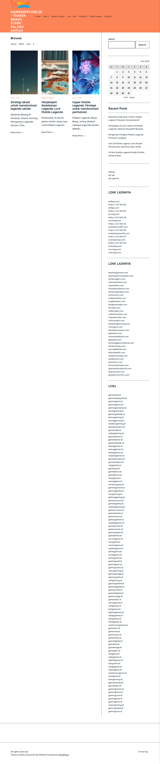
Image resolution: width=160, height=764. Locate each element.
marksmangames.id (118, 625)
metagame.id (114, 657)
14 (111, 82)
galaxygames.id (116, 519)
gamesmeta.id (115, 590)
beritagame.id (115, 551)
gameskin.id (114, 628)
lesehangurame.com (118, 272)
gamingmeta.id (115, 577)
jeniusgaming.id (116, 417)
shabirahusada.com (118, 355)
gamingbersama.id (117, 408)
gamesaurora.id (116, 500)
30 (123, 93)
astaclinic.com (115, 362)
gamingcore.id (115, 695)
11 (135, 77)
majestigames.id (116, 455)
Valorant (108, 16)
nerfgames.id (114, 606)
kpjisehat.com (115, 333)
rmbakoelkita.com (117, 298)
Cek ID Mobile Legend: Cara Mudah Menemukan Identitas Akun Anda (125, 145)
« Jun (125, 97)
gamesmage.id (115, 596)
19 (140, 82)
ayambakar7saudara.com (120, 276)
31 (129, 93)
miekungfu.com (116, 311)
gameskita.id (114, 395)
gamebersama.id (116, 459)
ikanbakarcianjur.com (118, 330)
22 (117, 87)
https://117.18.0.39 (117, 211)
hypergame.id (115, 669)
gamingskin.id (115, 564)
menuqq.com (114, 252)
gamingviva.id (115, 711)
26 (140, 87)
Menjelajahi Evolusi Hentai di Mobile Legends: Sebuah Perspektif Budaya (125, 127)
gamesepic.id (114, 599)
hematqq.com (115, 246)
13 (146, 77)
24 (129, 87)
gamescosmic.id (116, 510)
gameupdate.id (115, 532)
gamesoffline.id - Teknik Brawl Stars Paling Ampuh (22, 21)
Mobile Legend (96, 16)
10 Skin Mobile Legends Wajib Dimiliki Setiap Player (126, 154)
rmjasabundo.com (117, 317)
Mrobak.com (114, 308)
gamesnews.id (115, 516)
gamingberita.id (116, 491)
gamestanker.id (115, 682)
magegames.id (115, 615)
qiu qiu (111, 175)
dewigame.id (114, 478)
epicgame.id (114, 663)
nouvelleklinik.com (117, 349)
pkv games (113, 178)
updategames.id (116, 523)
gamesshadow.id (116, 427)
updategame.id (115, 548)
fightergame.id (115, 660)
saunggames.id (115, 449)
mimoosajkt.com (116, 320)
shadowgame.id (116, 484)
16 (123, 82)
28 (111, 93)
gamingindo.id (115, 698)
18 (135, 82)
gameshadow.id (116, 462)
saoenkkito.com (116, 285)
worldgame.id (115, 554)
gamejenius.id (115, 475)
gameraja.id (114, 468)
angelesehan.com (117, 301)
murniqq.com (114, 249)
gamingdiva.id (115, 701)
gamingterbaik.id (116, 414)
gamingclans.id (115, 567)
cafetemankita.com (117, 314)
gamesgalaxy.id (116, 503)
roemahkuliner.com (117, 282)
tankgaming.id (115, 679)
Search (111, 39)
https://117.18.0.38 (117, 230)
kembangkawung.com (119, 324)
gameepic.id (114, 650)
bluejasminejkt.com (117, 304)
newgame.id (114, 542)
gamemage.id (115, 647)
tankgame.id (114, 676)
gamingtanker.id (116, 583)
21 (111, 87)
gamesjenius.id (115, 439)
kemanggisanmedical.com (121, 343)
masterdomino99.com (119, 233)
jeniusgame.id (115, 558)
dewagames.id (115, 446)
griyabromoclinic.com (118, 375)
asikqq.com (114, 201)
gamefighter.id (115, 641)
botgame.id (113, 654)
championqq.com (116, 239)
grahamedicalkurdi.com (119, 368)
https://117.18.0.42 (117, 217)
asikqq (111, 172)
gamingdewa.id (115, 404)
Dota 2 (46, 16)
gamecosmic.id (115, 529)
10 (129, 77)
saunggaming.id (116, 420)
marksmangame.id (117, 673)
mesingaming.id (116, 705)
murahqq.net (114, 220)
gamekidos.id (114, 685)
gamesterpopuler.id (117, 398)
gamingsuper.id (115, 708)
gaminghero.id (115, 692)
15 (117, 82)
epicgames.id (114, 618)
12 (140, 77)
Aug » (132, 97)
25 (135, 87)
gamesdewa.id (115, 436)
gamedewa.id (114, 471)
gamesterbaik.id (116, 443)
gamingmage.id (116, 574)
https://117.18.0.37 (117, 236)
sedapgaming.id (116, 433)
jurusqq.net (113, 214)
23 (123, 87)
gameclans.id (114, 634)
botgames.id (114, 609)
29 (117, 93)
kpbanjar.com (115, 339)
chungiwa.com (115, 327)
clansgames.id (115, 602)
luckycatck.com (116, 295)
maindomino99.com (118, 227)
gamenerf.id (114, 631)
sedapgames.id (115, 452)
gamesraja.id (114, 430)
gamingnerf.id (115, 561)
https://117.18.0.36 (117, 204)
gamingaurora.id (116, 487)
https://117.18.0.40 (117, 243)
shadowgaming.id (117, 423)
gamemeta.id (114, 638)
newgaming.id (115, 494)
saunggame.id (115, 481)
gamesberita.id (115, 513)
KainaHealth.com (116, 352)
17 (129, 82)
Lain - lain (15, 98)
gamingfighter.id (116, 586)
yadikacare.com (116, 359)
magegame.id (115, 666)
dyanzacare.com (116, 371)
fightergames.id (116, 612)
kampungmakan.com (118, 292)
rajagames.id (114, 465)
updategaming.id (116, 507)
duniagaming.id (116, 411)
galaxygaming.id (116, 497)
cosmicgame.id (115, 545)
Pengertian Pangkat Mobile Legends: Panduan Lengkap (126, 136)
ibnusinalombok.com (118, 365)
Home (38, 16)
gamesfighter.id (115, 593)
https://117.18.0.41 (117, 223)
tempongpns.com (116, 279)
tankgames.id (115, 622)
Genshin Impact (58, 16)
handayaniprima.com (118, 288)
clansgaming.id (115, 570)
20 (146, 82)
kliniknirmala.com (117, 346)
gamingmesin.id (116, 689)
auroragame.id (115, 539)
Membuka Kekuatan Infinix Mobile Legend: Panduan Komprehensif (125, 118)
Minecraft (83, 16)
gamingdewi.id (115, 401)
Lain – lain (71, 16)
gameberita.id (115, 535)
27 (146, 87)
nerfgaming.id (115, 580)
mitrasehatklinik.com (118, 336)
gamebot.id (113, 644)
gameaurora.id (115, 526)
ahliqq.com (113, 208)
